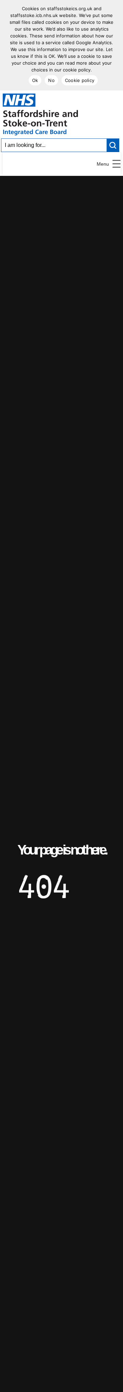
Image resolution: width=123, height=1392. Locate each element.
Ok (35, 80)
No (51, 80)
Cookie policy (79, 80)
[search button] (113, 145)
